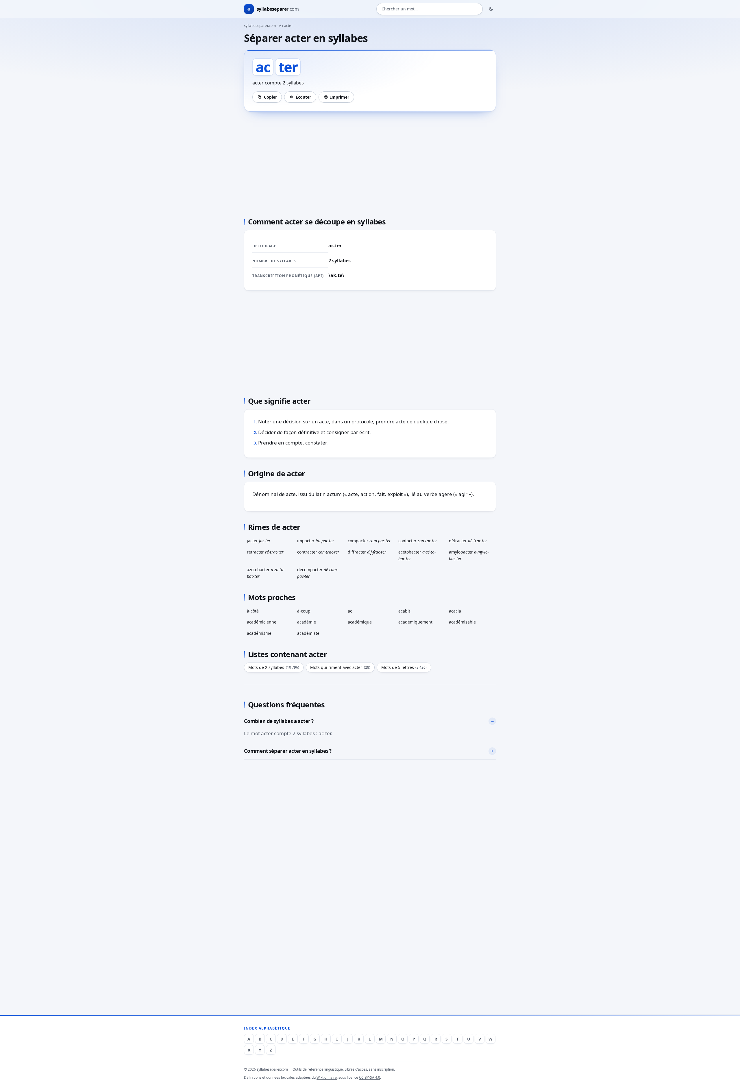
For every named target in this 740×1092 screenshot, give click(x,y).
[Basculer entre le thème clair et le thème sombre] (491, 9)
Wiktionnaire (327, 1077)
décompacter (317, 573)
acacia (455, 611)
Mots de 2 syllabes (273, 667)
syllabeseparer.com (260, 25)
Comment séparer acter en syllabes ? (288, 751)
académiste (308, 633)
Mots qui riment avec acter (340, 667)
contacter (417, 540)
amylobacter (469, 555)
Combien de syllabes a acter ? (279, 721)
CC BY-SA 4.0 (369, 1077)
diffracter (367, 552)
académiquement (415, 622)
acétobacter (417, 555)
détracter (468, 540)
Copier (270, 97)
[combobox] (429, 9)
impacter (315, 540)
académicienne (261, 622)
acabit (404, 611)
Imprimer (339, 97)
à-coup (303, 611)
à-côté (253, 611)
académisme (259, 633)
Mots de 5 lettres (404, 667)
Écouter (303, 97)
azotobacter (265, 573)
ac (350, 611)
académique (360, 622)
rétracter (265, 552)
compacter (369, 540)
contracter (318, 552)
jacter (259, 540)
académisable (462, 622)
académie (306, 622)
